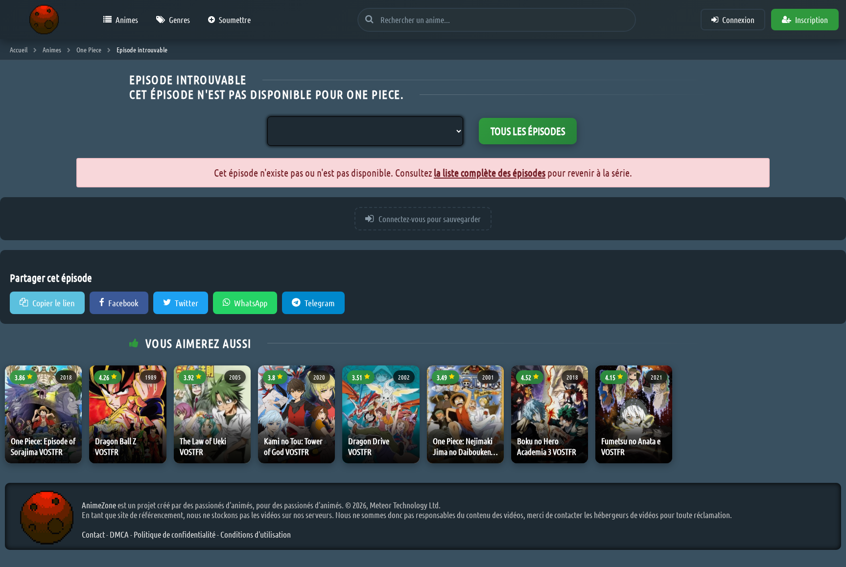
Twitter (186, 302)
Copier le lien (53, 302)
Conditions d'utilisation (255, 534)
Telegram (320, 302)
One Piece (88, 49)
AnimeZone (99, 505)
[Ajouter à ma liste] (72, 402)
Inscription (811, 19)
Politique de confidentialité (174, 534)
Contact (93, 534)
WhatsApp (250, 302)
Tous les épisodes (528, 131)
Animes (127, 19)
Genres (179, 19)
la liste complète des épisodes (489, 172)
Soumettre (235, 19)
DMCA (119, 534)
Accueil (18, 49)
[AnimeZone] (44, 19)
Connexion (738, 19)
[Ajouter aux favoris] (72, 379)
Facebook (123, 302)
